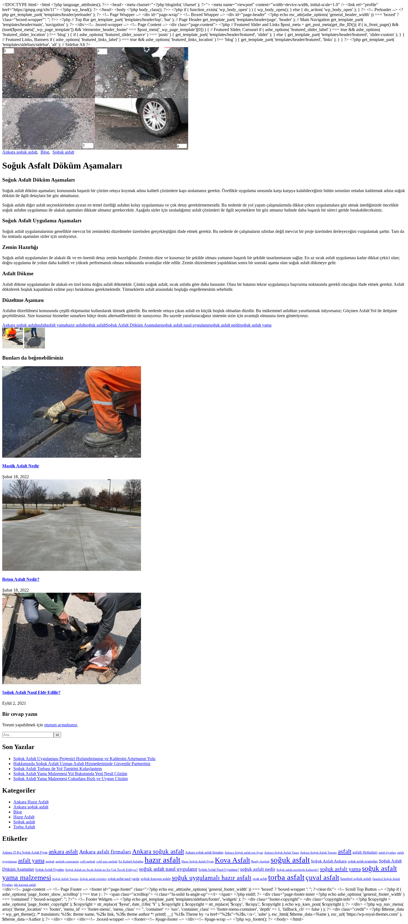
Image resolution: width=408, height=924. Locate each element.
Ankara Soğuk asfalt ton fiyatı (244, 852)
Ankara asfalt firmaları (105, 852)
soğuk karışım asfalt (156, 879)
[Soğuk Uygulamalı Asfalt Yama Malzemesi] (13, 347)
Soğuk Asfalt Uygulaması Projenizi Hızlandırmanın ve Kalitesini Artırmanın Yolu (84, 758)
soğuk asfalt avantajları (363, 861)
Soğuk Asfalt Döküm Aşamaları (134, 325)
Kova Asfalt (232, 860)
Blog (45, 152)
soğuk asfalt (95, 325)
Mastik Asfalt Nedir (20, 466)
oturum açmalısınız (60, 724)
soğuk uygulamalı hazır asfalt (211, 877)
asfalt (41, 325)
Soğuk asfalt (63, 152)
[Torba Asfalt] (34, 347)
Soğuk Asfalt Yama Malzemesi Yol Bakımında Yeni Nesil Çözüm (70, 773)
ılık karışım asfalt (25, 884)
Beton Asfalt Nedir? (20, 579)
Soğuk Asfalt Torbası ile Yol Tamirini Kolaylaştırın (57, 768)
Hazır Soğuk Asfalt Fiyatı (198, 861)
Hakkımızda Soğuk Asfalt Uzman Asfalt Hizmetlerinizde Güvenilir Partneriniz (81, 763)
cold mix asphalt (106, 861)
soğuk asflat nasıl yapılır (124, 879)
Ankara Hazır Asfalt (31, 802)
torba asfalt (286, 877)
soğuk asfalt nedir (224, 325)
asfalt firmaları (364, 852)
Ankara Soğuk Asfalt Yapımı (318, 852)
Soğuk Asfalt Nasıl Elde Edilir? (31, 692)
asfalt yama (56, 325)
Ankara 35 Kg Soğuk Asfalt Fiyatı (24, 852)
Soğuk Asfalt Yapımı (65, 878)
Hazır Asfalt (23, 816)
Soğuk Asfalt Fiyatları (49, 870)
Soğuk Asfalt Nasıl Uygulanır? (218, 870)
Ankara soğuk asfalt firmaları (204, 852)
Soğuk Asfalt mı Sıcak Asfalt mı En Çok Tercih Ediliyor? (101, 869)
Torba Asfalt (24, 826)
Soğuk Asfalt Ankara (329, 861)
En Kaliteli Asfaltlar (131, 861)
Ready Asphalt (260, 861)
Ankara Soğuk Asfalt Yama (281, 852)
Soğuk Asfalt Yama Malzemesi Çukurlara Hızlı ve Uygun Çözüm (70, 778)
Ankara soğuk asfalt (19, 152)
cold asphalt (87, 861)
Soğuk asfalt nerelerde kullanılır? (297, 869)
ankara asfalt (63, 851)
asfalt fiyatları (387, 852)
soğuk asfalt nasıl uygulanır (185, 325)
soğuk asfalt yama (255, 325)
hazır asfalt (75, 325)
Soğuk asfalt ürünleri (93, 878)
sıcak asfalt (260, 879)
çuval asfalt (322, 877)
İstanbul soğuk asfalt (355, 879)
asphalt (50, 861)
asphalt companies (67, 861)
